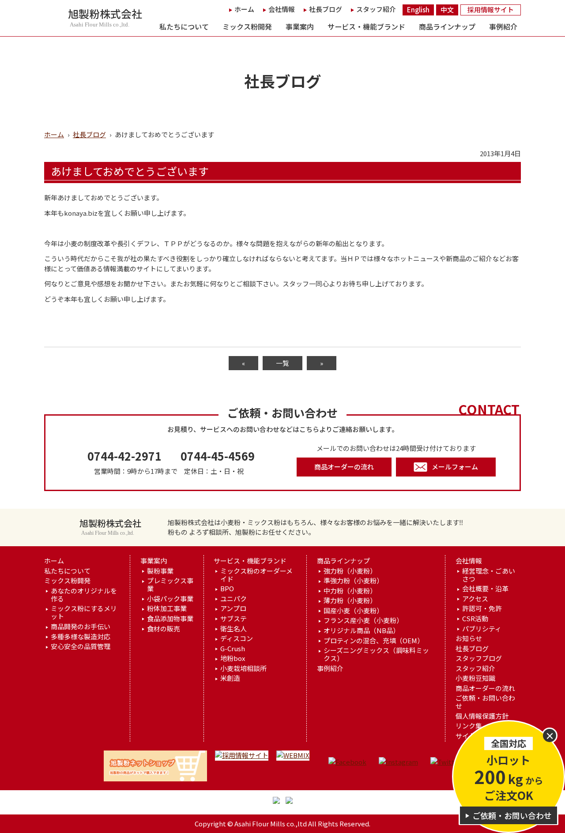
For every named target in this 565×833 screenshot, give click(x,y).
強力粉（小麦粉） (350, 571)
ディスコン (236, 638)
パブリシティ (481, 629)
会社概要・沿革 (485, 589)
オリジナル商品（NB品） (361, 630)
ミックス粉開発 (247, 26)
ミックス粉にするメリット (84, 612)
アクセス (475, 599)
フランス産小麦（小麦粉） (363, 620)
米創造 (230, 678)
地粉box (232, 658)
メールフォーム (455, 466)
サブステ (233, 619)
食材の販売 (163, 629)
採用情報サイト (490, 9)
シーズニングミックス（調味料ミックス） (376, 654)
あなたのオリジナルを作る (84, 595)
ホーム (244, 9)
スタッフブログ (479, 658)
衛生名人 (233, 629)
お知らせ (469, 638)
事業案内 (300, 26)
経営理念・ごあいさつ (488, 575)
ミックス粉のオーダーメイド (256, 575)
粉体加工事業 (167, 608)
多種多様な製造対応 (80, 637)
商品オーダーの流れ (344, 466)
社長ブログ (325, 9)
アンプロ (233, 608)
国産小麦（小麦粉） (353, 611)
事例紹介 (503, 26)
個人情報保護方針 (482, 716)
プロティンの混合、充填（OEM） (374, 641)
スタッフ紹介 (376, 9)
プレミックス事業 (170, 585)
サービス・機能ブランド (366, 26)
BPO (227, 589)
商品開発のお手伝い (80, 626)
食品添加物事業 (170, 619)
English (418, 9)
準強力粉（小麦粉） (353, 581)
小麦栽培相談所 (243, 668)
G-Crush (232, 649)
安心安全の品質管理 (80, 646)
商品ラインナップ (447, 26)
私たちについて (184, 26)
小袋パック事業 (170, 599)
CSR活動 (475, 619)
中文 (447, 9)
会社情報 (281, 9)
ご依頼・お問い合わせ (485, 702)
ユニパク (233, 599)
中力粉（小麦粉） (350, 591)
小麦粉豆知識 (475, 678)
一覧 (282, 363)
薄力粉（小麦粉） (350, 600)
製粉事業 (160, 571)
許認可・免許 (482, 608)
